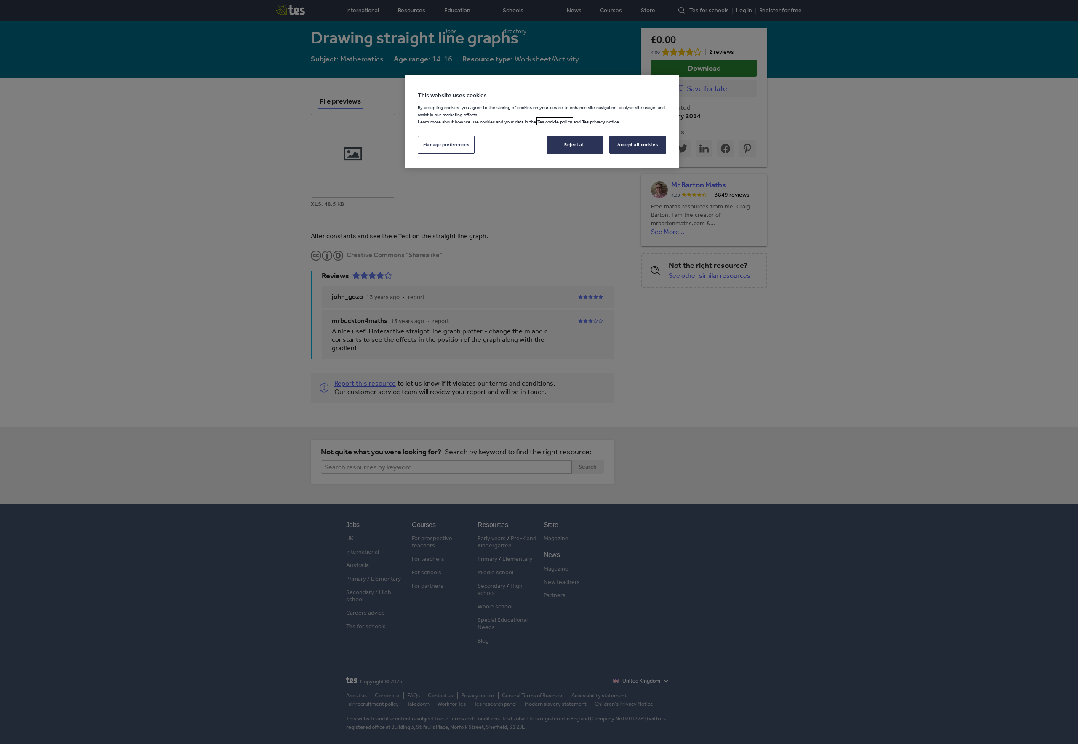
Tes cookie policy (554, 121)
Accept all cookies (637, 144)
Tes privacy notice (600, 121)
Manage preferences (446, 144)
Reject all (574, 144)
